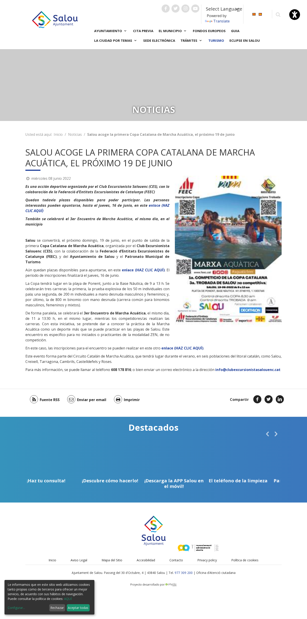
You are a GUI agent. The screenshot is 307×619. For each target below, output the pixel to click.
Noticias (75, 134)
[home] (54, 19)
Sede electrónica (159, 40)
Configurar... (16, 608)
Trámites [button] (189, 40)
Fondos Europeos (209, 31)
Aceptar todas (78, 608)
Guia (235, 31)
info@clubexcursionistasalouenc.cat (247, 369)
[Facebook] (257, 399)
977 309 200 (184, 573)
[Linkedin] (280, 399)
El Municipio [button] (171, 31)
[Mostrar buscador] (277, 14)
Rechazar (57, 608)
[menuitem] (254, 13)
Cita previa (143, 31)
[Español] (260, 14)
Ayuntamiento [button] (108, 31)
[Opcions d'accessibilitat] (294, 14)
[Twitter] (269, 399)
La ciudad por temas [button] (113, 40)
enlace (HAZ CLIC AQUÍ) (143, 270)
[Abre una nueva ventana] (166, 8)
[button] (267, 434)
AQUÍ (68, 599)
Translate (221, 21)
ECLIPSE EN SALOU (244, 40)
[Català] (254, 14)
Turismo (216, 40)
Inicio (58, 134)
